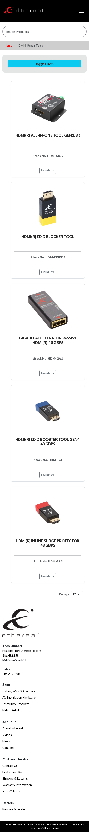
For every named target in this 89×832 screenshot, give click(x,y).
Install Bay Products (15, 704)
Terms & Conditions (73, 824)
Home (8, 45)
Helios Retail (10, 710)
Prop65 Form (11, 791)
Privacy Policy (53, 824)
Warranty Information (17, 785)
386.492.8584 (11, 655)
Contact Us (10, 765)
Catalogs (8, 747)
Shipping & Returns (15, 778)
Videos (7, 735)
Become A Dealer (13, 809)
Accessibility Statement (47, 828)
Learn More (47, 170)
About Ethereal (12, 728)
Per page (64, 594)
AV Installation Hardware (19, 697)
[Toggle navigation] (82, 10)
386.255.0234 (11, 674)
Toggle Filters (44, 64)
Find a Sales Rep (12, 772)
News (6, 741)
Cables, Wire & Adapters (18, 691)
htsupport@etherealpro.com (21, 650)
